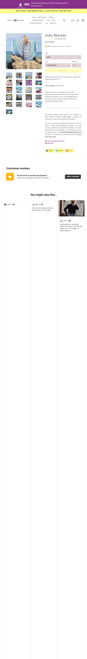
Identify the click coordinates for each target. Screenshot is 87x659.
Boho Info (54, 23)
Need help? (50, 143)
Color (46, 53)
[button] (55, 39)
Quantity (74, 61)
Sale (46, 23)
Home (34, 17)
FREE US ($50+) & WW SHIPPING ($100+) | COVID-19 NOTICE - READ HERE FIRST (43, 11)
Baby (53, 20)
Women (52, 17)
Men (48, 20)
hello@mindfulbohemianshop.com (71, 132)
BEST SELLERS (42, 17)
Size (46, 61)
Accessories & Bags (39, 20)
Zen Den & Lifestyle (37, 23)
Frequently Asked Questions (55, 141)
